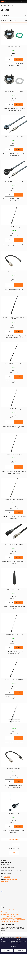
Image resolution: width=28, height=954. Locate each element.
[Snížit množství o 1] (6, 59)
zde (19, 943)
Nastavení (13, 946)
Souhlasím (20, 950)
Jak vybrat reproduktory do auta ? (9, 914)
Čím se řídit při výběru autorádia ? (10, 921)
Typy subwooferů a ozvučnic (8, 916)
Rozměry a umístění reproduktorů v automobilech (10, 912)
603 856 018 (7, 877)
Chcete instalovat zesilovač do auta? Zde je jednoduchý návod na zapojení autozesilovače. (13, 919)
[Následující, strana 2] (14, 844)
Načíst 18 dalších (14, 839)
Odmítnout (7, 950)
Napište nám (4, 881)
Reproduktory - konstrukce (8, 910)
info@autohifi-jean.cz (11, 879)
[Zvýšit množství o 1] (13, 59)
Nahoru (15, 853)
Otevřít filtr (6, 15)
